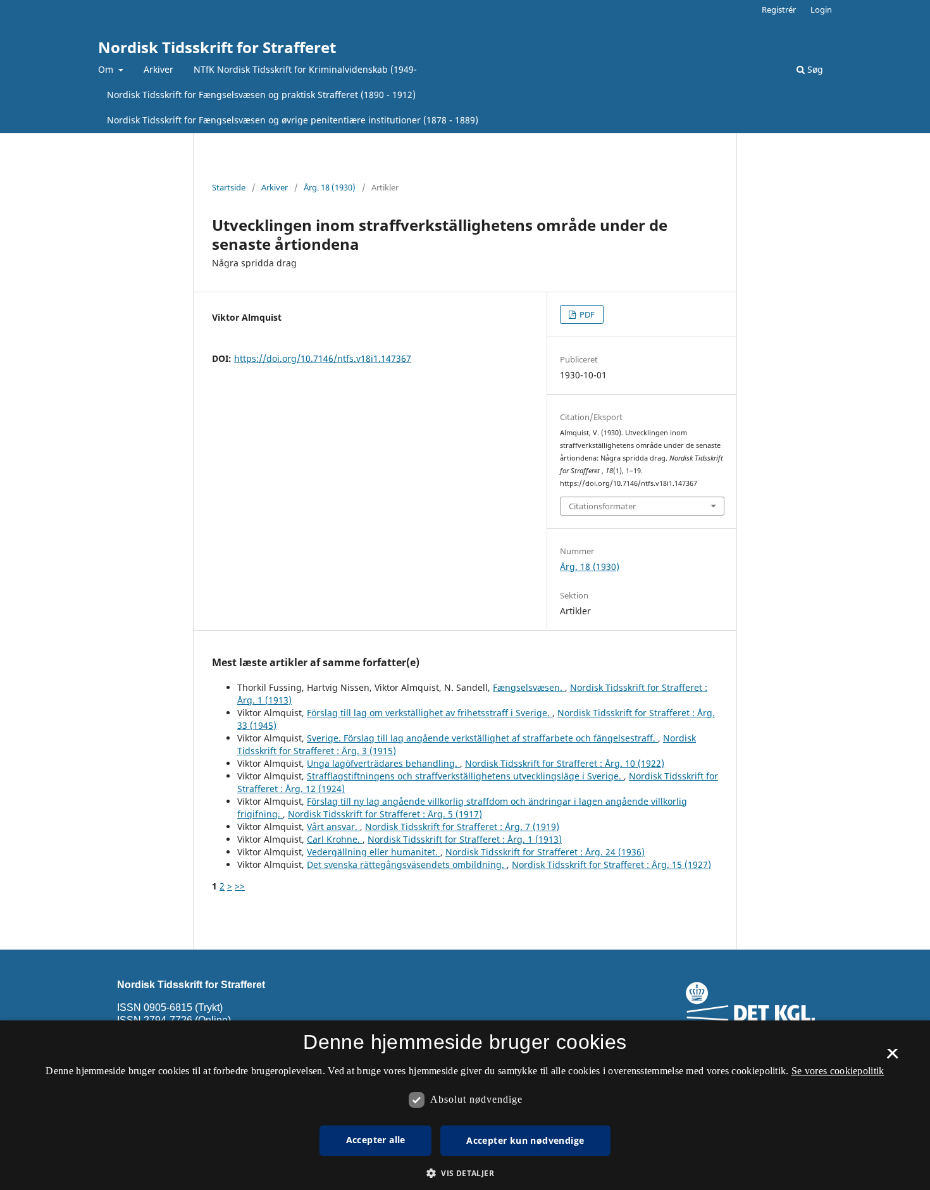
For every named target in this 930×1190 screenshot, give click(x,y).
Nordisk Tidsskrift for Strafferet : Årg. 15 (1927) (611, 864)
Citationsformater (602, 506)
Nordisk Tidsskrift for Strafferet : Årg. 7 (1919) (462, 827)
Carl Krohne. (335, 839)
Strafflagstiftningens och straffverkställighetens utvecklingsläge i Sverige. (465, 776)
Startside (228, 187)
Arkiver (158, 69)
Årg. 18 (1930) (330, 187)
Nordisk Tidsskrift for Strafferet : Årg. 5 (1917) (385, 814)
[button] (465, 1173)
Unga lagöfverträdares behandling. (383, 763)
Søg (814, 69)
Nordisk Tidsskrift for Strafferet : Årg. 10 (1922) (564, 763)
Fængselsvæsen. (529, 687)
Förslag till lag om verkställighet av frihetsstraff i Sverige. (429, 713)
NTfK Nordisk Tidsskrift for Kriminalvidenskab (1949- (305, 69)
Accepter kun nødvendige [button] (525, 1140)
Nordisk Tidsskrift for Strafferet (217, 47)
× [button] (892, 1058)
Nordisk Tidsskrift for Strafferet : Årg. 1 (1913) (465, 839)
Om (107, 69)
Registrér (779, 9)
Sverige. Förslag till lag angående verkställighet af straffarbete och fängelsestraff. (482, 738)
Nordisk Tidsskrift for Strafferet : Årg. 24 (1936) (545, 852)
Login (821, 9)
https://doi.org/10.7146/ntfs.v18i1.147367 (322, 358)
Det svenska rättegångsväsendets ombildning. (407, 864)
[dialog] (465, 1105)
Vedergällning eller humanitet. (373, 852)
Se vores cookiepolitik (837, 1070)
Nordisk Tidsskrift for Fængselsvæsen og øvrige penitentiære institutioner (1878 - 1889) (292, 120)
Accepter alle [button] (376, 1140)
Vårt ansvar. (333, 827)
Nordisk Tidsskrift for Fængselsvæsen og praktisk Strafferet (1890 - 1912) (261, 95)
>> (240, 886)
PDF (586, 314)
